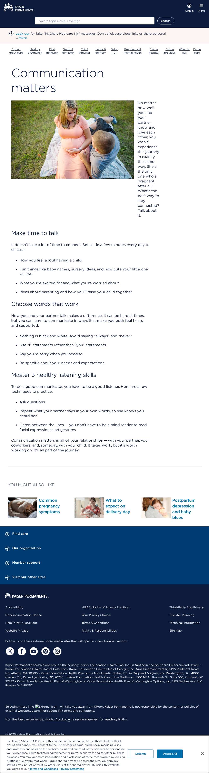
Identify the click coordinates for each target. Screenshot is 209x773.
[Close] (202, 753)
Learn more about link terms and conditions (63, 710)
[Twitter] (9, 651)
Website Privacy (16, 630)
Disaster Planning (181, 615)
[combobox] (95, 20)
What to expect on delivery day (118, 506)
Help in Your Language (21, 622)
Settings (140, 753)
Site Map (175, 630)
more (23, 38)
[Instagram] (57, 651)
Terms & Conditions (95, 622)
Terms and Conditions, (44, 768)
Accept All (170, 753)
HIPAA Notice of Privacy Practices (106, 607)
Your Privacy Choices (96, 615)
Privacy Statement (71, 768)
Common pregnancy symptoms (49, 506)
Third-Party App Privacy (186, 607)
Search (166, 20)
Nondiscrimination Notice (23, 615)
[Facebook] (21, 651)
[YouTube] (33, 651)
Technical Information (184, 622)
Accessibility (14, 607)
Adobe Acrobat (56, 719)
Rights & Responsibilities (99, 630)
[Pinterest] (45, 651)
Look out (22, 33)
